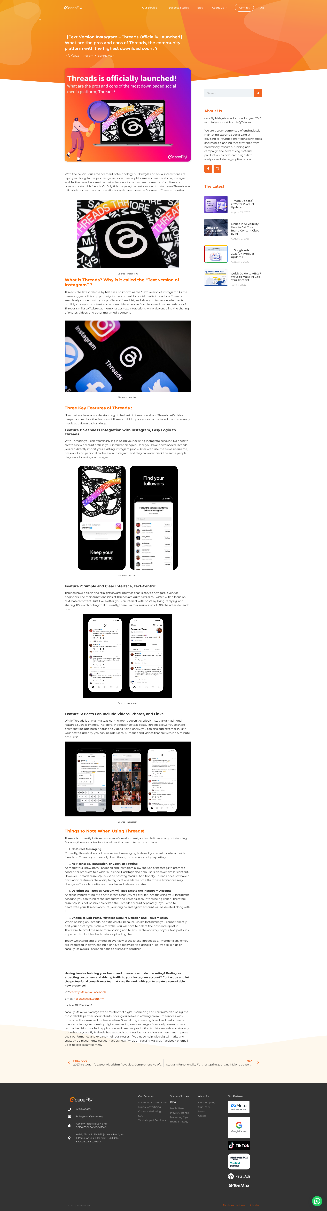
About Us (218, 7)
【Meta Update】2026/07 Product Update (243, 204)
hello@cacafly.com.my (89, 998)
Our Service (149, 7)
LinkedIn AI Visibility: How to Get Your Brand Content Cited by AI (245, 228)
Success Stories (179, 7)
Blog (200, 7)
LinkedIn (254, 1205)
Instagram (241, 1205)
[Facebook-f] (208, 169)
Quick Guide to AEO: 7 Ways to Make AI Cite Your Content (246, 277)
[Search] (258, 93)
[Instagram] (217, 169)
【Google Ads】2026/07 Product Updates (242, 253)
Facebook (228, 1205)
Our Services (145, 1096)
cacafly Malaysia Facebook (88, 992)
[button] (317, 1201)
